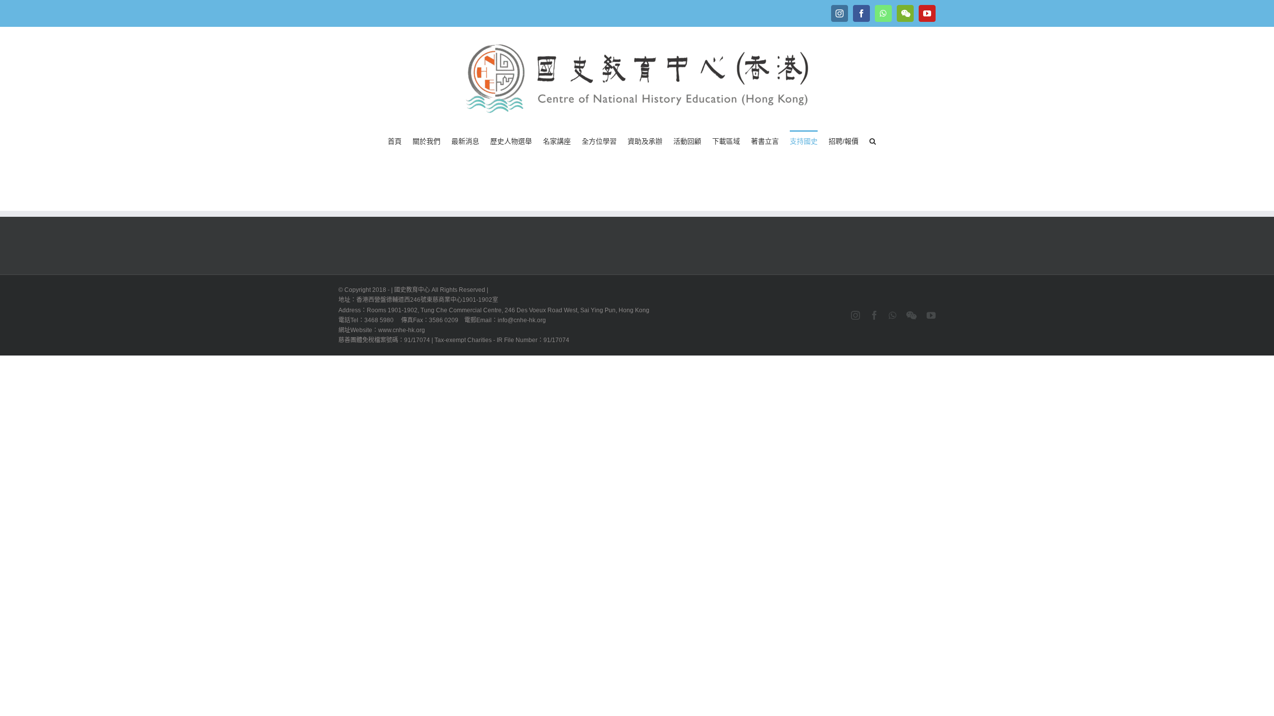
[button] (872, 140)
